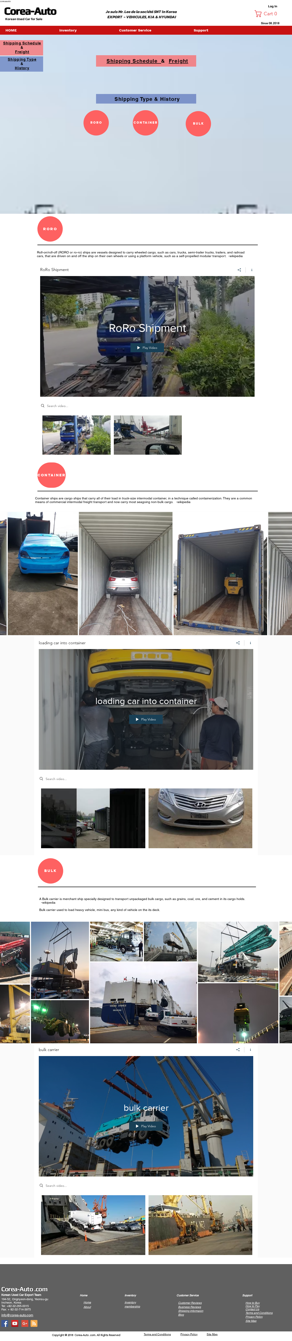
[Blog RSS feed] (34, 1323)
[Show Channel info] (250, 270)
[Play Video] (76, 435)
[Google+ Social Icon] (24, 1323)
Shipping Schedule (134, 61)
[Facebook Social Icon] (4, 1323)
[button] (267, 13)
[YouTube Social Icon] (14, 1323)
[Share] (239, 270)
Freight (178, 61)
